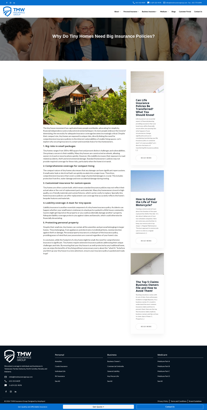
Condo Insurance (61, 366)
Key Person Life (113, 376)
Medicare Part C (164, 371)
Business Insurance (149, 11)
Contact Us (198, 11)
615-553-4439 (140, 3)
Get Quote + (98, 406)
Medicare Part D (164, 376)
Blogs (174, 11)
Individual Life (60, 371)
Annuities (58, 361)
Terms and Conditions (179, 401)
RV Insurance (60, 376)
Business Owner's (113, 361)
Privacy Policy (163, 401)
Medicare (163, 11)
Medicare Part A (164, 361)
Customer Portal (185, 11)
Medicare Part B (164, 366)
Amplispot (41, 401)
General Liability (113, 371)
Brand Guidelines (195, 401)
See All (57, 381)
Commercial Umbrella (115, 366)
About (116, 11)
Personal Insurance (130, 11)
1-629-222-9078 (155, 3)
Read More (146, 158)
